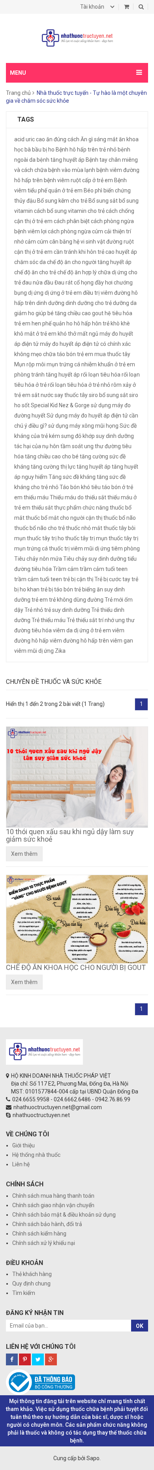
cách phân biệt (72, 221)
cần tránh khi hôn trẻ (79, 252)
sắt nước (42, 395)
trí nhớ (106, 620)
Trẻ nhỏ (33, 610)
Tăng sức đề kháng (72, 477)
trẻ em (40, 599)
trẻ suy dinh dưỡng (67, 610)
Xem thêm (24, 854)
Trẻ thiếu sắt (82, 620)
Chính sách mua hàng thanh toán (53, 1196)
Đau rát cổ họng (74, 282)
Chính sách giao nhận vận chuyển (53, 1205)
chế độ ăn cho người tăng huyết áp (89, 262)
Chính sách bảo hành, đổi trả (47, 1224)
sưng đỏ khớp (78, 436)
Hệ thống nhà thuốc (36, 1155)
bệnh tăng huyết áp (61, 160)
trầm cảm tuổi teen (104, 569)
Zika (60, 651)
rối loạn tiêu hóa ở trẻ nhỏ (79, 385)
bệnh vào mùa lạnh (71, 170)
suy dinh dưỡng (115, 436)
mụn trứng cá (63, 364)
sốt (26, 405)
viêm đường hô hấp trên (79, 640)
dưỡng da (125, 303)
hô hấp (82, 323)
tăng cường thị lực (53, 467)
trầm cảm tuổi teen (38, 579)
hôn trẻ (100, 323)
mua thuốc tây (112, 354)
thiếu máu (36, 497)
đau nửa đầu (37, 282)
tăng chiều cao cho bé (52, 456)
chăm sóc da (30, 262)
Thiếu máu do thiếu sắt (78, 497)
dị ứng (35, 293)
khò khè (120, 323)
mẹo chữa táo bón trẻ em (62, 354)
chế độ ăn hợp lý (77, 272)
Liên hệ (21, 1164)
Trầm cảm (66, 569)
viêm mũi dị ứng (34, 651)
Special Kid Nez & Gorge (60, 405)
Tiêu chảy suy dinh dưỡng (94, 559)
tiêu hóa (42, 569)
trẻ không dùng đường (76, 599)
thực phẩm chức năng (81, 507)
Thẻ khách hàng (32, 1274)
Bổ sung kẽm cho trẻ (62, 201)
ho (69, 323)
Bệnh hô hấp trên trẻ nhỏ (86, 149)
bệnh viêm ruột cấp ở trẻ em (78, 180)
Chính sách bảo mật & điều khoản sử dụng (64, 1214)
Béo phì (93, 190)
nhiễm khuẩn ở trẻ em (108, 364)
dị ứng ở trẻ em (63, 293)
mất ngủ (87, 334)
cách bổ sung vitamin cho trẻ (69, 211)
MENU (18, 73)
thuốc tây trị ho (45, 538)
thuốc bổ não (119, 518)
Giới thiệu (23, 1145)
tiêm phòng (125, 548)
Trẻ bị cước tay (112, 579)
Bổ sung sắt (103, 201)
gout (97, 313)
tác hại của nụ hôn (36, 446)
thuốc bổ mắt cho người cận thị (64, 518)
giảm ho (24, 313)
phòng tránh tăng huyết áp (47, 374)
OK (139, 1326)
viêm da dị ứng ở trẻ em (82, 630)
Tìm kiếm (23, 1293)
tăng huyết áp (94, 467)
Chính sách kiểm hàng (39, 1233)
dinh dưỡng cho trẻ (89, 303)
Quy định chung (31, 1283)
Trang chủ (18, 93)
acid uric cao (29, 139)
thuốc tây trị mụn (86, 538)
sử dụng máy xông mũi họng (83, 426)
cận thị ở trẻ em (33, 252)
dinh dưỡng (50, 303)
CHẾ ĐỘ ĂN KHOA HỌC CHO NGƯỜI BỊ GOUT (76, 967)
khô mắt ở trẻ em (35, 334)
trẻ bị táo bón (57, 589)
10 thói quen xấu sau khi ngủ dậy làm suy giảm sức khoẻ (70, 835)
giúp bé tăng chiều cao (63, 313)
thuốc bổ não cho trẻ (39, 528)
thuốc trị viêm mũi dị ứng (79, 548)
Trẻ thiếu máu (49, 620)
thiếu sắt (42, 507)
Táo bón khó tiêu (80, 487)
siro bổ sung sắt (108, 395)
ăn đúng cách (62, 139)
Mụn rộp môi (29, 364)
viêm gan (121, 640)
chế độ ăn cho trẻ (35, 272)
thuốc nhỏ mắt (84, 528)
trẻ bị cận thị (78, 579)
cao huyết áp (121, 252)
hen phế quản (48, 323)
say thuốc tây (71, 395)
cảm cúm (36, 241)
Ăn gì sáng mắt (99, 139)
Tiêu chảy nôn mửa (38, 559)
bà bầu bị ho (39, 149)
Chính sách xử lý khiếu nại (43, 1243)
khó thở (67, 334)
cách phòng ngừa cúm (75, 231)
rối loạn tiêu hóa (100, 374)
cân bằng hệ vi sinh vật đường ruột (91, 241)
